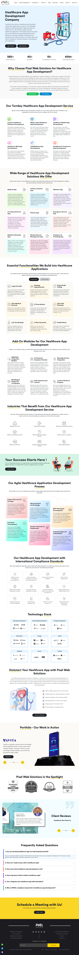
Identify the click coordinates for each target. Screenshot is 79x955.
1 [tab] (62, 830)
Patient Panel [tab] (34, 279)
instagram (41, 932)
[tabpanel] (39, 307)
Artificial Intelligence (24, 2)
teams (2, 952)
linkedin (33, 932)
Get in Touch (11, 469)
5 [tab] (67, 830)
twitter (44, 932)
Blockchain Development (16, 931)
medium (36, 932)
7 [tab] (70, 830)
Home (15, 2)
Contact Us (62, 938)
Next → (22, 762)
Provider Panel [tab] (44, 279)
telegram (2, 948)
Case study (55, 2)
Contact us (74, 2)
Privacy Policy (54, 949)
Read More (8, 755)
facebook (38, 932)
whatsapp (2, 945)
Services (43, 2)
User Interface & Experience (62, 931)
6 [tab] (68, 830)
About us (68, 2)
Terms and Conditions (64, 949)
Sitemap (47, 949)
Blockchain (35, 2)
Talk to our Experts (39, 715)
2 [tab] (63, 830)
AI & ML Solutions (16, 933)
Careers (62, 2)
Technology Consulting (62, 933)
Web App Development (16, 938)
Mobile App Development (16, 936)
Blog (49, 2)
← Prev (5, 762)
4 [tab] (66, 830)
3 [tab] (64, 830)
